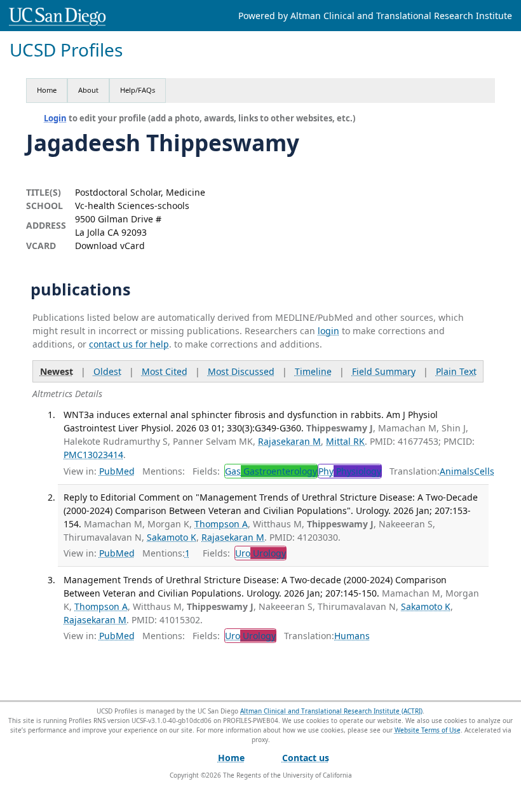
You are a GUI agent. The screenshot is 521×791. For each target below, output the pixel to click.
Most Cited (164, 371)
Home (47, 90)
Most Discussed (241, 371)
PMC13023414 (93, 455)
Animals (457, 471)
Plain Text (456, 371)
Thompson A (221, 524)
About (88, 90)
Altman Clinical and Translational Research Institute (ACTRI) (331, 710)
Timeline (313, 371)
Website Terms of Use (428, 730)
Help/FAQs (137, 90)
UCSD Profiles (66, 50)
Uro (260, 553)
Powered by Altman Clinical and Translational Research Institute (375, 16)
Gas (271, 471)
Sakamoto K (171, 537)
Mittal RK (345, 441)
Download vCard (110, 246)
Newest (56, 371)
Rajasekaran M (289, 441)
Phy (349, 471)
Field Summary (384, 371)
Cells (484, 471)
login (328, 331)
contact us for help (129, 344)
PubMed (117, 471)
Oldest (107, 371)
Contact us (305, 758)
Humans (352, 636)
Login (55, 118)
